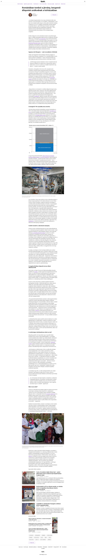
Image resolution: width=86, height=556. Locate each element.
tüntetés (30, 456)
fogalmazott (36, 96)
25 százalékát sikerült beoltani (38, 232)
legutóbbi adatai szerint (40, 115)
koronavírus (35, 15)
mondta (35, 271)
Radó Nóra (37, 506)
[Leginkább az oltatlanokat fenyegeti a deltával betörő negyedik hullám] (28, 508)
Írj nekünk (43, 548)
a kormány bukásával (50, 394)
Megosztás (54, 14)
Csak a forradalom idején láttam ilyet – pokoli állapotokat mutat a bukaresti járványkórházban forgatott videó (48, 473)
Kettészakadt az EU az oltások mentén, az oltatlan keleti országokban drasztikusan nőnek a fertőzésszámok (49, 488)
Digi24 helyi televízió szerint (35, 43)
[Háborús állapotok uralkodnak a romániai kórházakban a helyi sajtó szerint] (55, 519)
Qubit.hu (37, 476)
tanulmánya (31, 221)
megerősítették (42, 38)
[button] (31, 535)
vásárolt (37, 310)
